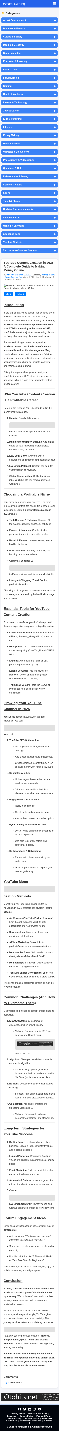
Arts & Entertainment (29, 20)
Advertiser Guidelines (30, 1420)
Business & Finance (29, 28)
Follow (20, 294)
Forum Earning (14, 3)
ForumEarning (29, 78)
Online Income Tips (14, 277)
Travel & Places (29, 201)
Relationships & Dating (29, 176)
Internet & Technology (29, 102)
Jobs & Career (29, 110)
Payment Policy (43, 1416)
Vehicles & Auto (29, 217)
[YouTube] (39, 1409)
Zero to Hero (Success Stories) (29, 250)
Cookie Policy (26, 1416)
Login (6, 1382)
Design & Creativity (29, 45)
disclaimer (12, 1416)
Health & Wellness (29, 94)
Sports (29, 193)
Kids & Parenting (29, 119)
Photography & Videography (29, 160)
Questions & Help (29, 168)
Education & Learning (29, 61)
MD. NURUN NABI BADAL (19, 275)
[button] (54, 4)
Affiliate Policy (32, 1418)
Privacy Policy (18, 1414)
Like (8, 294)
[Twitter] (24, 1409)
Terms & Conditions (37, 1414)
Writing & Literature (29, 226)
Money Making (29, 135)
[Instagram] (34, 1409)
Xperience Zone (29, 234)
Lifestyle (29, 127)
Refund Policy (14, 1418)
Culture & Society (29, 36)
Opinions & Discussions (29, 152)
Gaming (29, 86)
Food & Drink (29, 69)
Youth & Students (29, 242)
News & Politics (29, 143)
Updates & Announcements (29, 209)
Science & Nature (29, 184)
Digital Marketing (29, 53)
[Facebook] (19, 1409)
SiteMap (48, 1420)
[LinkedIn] (29, 1409)
